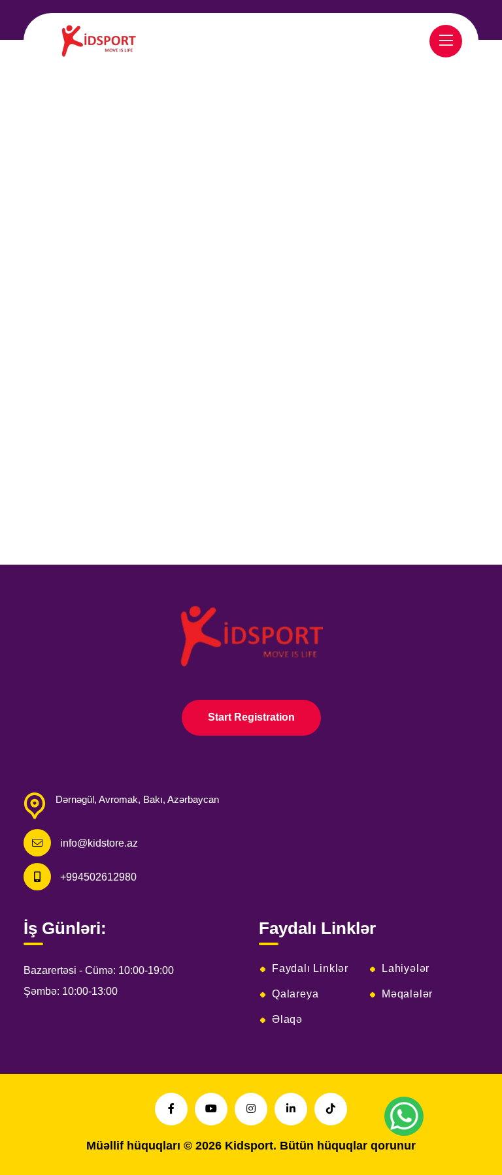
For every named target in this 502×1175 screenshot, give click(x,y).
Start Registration (251, 717)
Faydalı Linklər (310, 969)
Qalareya (295, 994)
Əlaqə (287, 1019)
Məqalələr (407, 994)
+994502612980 (98, 877)
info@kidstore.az (99, 843)
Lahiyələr (405, 969)
